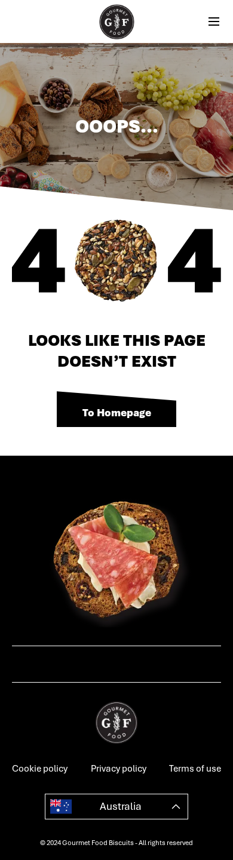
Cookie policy (40, 769)
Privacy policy (118, 769)
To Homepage (116, 412)
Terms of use (195, 769)
